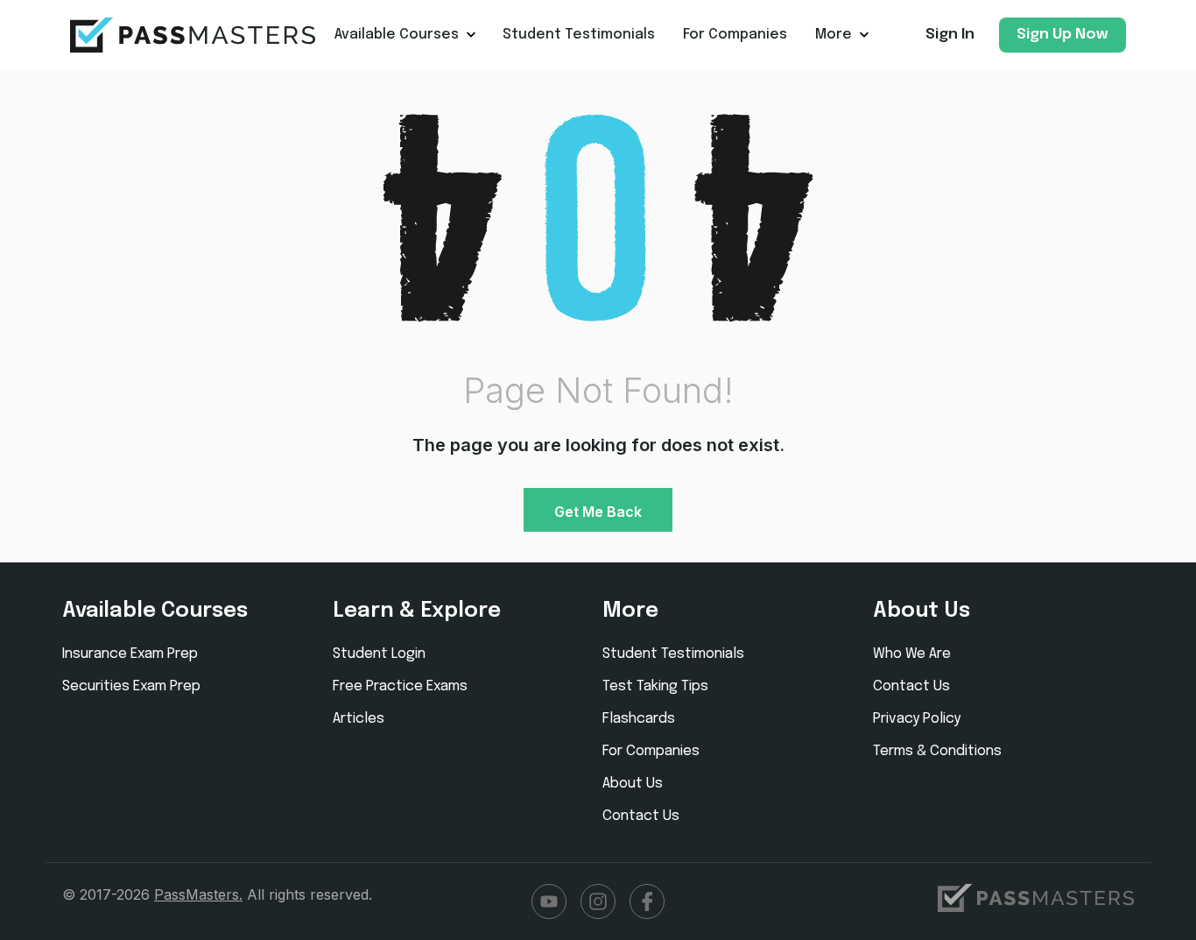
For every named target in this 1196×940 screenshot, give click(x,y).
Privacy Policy (916, 718)
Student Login (379, 654)
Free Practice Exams (400, 686)
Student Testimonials (579, 34)
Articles (358, 718)
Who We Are (912, 654)
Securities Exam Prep (131, 686)
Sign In (949, 34)
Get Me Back (598, 511)
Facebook (647, 901)
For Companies (735, 34)
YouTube (548, 901)
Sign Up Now (1062, 34)
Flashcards (638, 718)
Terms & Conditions (937, 751)
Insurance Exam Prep (130, 654)
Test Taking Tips (655, 686)
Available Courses (396, 34)
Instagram (598, 901)
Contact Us (640, 816)
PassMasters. (198, 894)
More (833, 34)
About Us (632, 783)
